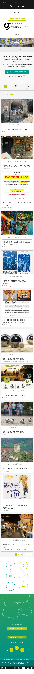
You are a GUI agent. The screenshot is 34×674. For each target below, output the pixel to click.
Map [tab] (16, 89)
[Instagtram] (11, 6)
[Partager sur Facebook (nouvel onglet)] (9, 77)
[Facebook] (15, 6)
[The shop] (23, 586)
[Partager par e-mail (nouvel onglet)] (19, 77)
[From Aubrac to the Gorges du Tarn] (13, 26)
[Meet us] (23, 565)
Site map (18, 659)
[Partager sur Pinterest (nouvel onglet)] (16, 77)
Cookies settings (25, 659)
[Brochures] (10, 576)
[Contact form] (10, 586)
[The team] (23, 576)
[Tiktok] (19, 6)
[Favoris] (29, 2)
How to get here (17, 642)
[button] (25, 2)
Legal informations (9, 659)
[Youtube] (23, 6)
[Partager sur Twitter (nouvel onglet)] (13, 77)
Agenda (17, 2)
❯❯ (30, 554)
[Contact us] (10, 565)
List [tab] (5, 89)
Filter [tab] (28, 89)
